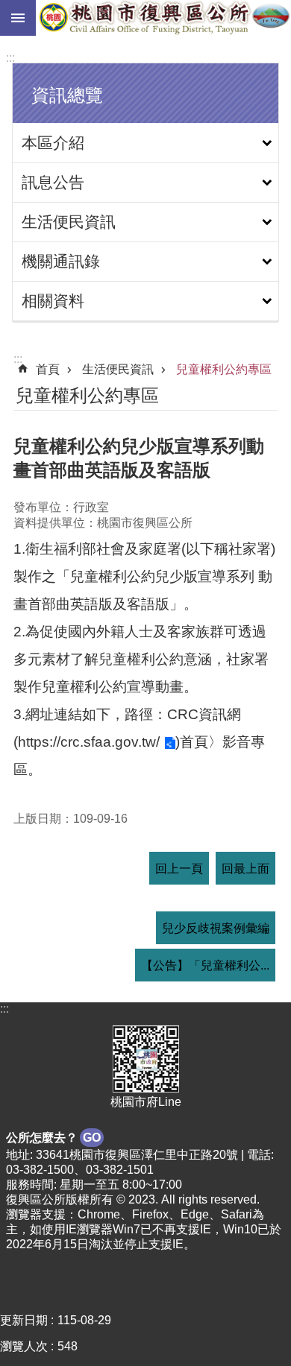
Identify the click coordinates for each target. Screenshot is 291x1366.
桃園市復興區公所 (163, 18)
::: (10, 57)
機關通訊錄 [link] (61, 261)
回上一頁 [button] (179, 868)
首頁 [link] (48, 369)
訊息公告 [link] (53, 182)
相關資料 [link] (53, 300)
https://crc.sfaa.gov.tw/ (89, 742)
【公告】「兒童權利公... (205, 965)
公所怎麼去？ (53, 1137)
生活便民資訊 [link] (69, 221)
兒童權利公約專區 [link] (224, 369)
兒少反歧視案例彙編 (215, 928)
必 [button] (18, 18)
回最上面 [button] (245, 868)
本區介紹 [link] (53, 142)
